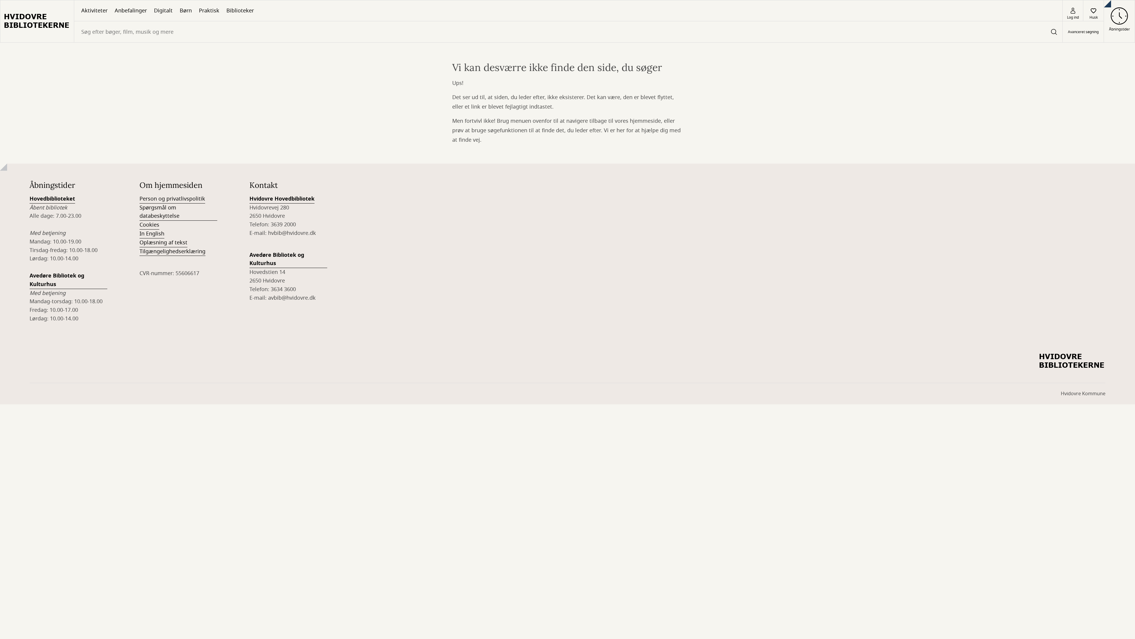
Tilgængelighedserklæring (172, 251)
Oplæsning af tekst (163, 242)
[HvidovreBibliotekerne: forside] (37, 21)
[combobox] (568, 31)
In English (152, 234)
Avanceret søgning (1083, 32)
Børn (186, 10)
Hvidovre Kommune (1083, 393)
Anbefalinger (131, 10)
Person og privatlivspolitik (172, 199)
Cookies (149, 225)
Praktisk (209, 10)
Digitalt (163, 10)
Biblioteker (240, 10)
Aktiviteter (94, 10)
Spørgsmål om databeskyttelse (159, 212)
